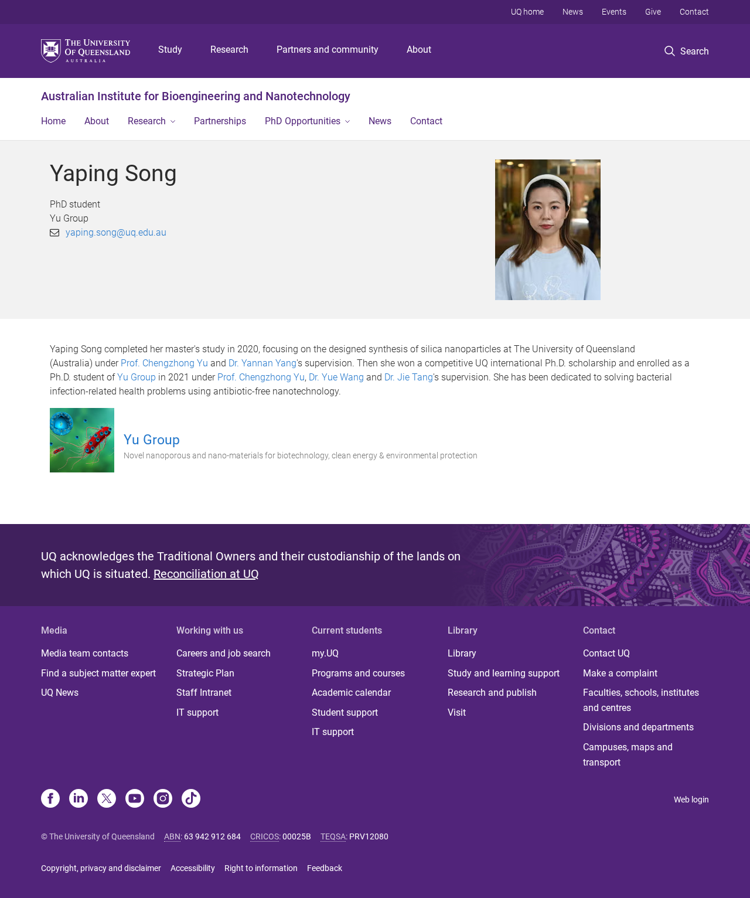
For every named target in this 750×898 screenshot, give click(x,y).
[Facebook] (50, 799)
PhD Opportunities (302, 121)
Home (53, 121)
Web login (691, 799)
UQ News (60, 692)
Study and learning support (504, 673)
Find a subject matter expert (98, 673)
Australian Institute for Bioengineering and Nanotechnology (195, 96)
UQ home (527, 11)
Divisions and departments (638, 727)
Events (614, 11)
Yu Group (136, 377)
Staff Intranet (203, 692)
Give (653, 11)
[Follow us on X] (106, 799)
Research (229, 49)
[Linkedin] (78, 799)
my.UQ (325, 653)
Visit (457, 712)
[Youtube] (134, 799)
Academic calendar (351, 692)
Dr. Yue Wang (336, 377)
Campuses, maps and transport (628, 754)
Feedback (324, 868)
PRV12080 (368, 836)
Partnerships (220, 121)
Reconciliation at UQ (206, 574)
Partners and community (328, 49)
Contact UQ (606, 653)
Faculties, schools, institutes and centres (641, 700)
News (572, 11)
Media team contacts (84, 653)
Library (462, 653)
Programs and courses (358, 673)
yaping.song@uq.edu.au (116, 232)
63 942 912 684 (212, 836)
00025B (296, 836)
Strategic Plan (205, 673)
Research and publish (492, 692)
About (419, 49)
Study (170, 49)
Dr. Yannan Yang (262, 363)
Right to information (261, 868)
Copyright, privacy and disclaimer (101, 868)
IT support (197, 712)
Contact (694, 11)
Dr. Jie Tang (408, 377)
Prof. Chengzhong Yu (164, 363)
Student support (345, 712)
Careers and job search (223, 653)
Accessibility (193, 868)
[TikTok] (191, 799)
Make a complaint (620, 673)
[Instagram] (163, 799)
